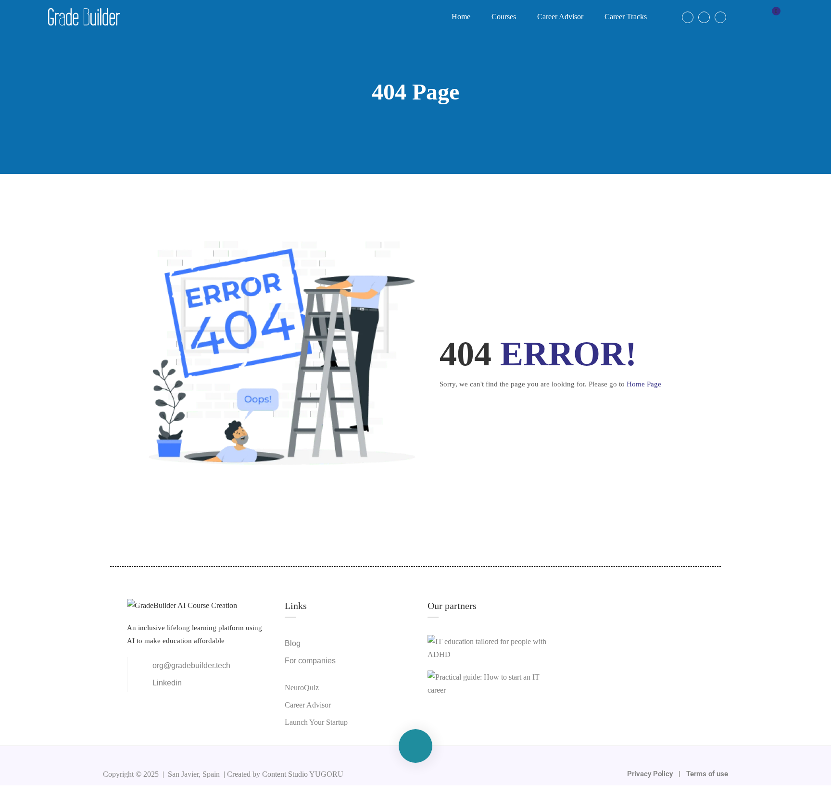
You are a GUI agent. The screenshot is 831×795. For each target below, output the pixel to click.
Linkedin (167, 683)
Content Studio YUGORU (302, 774)
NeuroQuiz (302, 687)
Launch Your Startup (316, 722)
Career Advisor (560, 16)
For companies (310, 661)
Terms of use (707, 774)
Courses (503, 16)
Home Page (644, 384)
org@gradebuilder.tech (191, 665)
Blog (293, 643)
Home (461, 16)
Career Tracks (625, 16)
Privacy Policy (651, 774)
